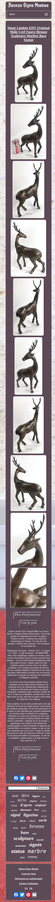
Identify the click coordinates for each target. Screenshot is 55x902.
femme (32, 857)
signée (35, 844)
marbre (37, 851)
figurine (31, 814)
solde (34, 833)
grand (12, 801)
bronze (36, 826)
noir (15, 796)
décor (23, 821)
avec (23, 828)
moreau (14, 810)
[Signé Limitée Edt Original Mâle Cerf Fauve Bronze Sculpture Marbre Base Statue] (29, 73)
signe (22, 857)
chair (32, 820)
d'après (26, 805)
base (25, 832)
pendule (44, 816)
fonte (15, 828)
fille (44, 797)
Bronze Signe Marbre (28, 869)
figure (36, 796)
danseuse (25, 809)
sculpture (24, 838)
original (40, 805)
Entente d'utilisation (28, 883)
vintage (13, 821)
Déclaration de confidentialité (28, 879)
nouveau (20, 845)
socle (43, 820)
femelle (40, 840)
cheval (44, 811)
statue (18, 851)
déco (25, 795)
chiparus (33, 801)
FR (30, 888)
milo (22, 800)
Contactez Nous (28, 874)
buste (14, 805)
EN (26, 888)
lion (36, 810)
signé (15, 814)
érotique (43, 801)
